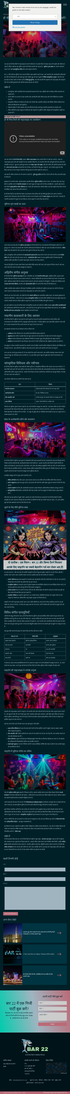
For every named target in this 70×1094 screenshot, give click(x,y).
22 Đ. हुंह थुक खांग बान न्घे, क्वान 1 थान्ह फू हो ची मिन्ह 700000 (30, 1070)
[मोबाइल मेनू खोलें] (65, 4)
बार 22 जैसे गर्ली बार (9, 74)
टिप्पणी (5, 883)
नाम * (4, 864)
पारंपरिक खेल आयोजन (14, 288)
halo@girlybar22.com (20, 1080)
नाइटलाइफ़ (6, 14)
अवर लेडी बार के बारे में (9, 1064)
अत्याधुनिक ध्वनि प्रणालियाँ (14, 255)
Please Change (35, 22)
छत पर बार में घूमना (15, 170)
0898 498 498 (39, 1083)
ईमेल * (5, 874)
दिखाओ (18, 117)
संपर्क (4, 1066)
